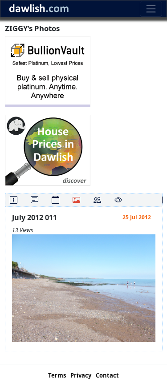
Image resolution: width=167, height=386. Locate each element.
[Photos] (76, 200)
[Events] (55, 200)
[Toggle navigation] (151, 8)
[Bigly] (47, 149)
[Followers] (97, 200)
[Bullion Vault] (47, 71)
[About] (13, 200)
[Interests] (118, 200)
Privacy (80, 375)
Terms (57, 375)
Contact (107, 375)
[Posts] (34, 200)
